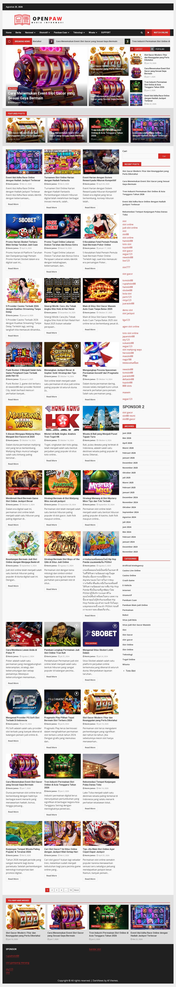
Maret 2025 (128, 482)
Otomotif (43, 32)
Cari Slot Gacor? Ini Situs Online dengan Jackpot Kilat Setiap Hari (62, 833)
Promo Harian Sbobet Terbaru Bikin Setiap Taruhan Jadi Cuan (24, 226)
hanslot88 (128, 240)
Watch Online (161, 32)
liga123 (126, 319)
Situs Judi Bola (91, 643)
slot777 (126, 267)
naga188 (127, 359)
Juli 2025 (126, 477)
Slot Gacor (13, 88)
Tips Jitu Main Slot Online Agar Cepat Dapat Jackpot (101, 833)
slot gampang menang (17, 962)
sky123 (126, 339)
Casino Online (14, 299)
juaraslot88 (128, 303)
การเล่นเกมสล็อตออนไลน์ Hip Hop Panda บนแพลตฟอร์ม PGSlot (101, 543)
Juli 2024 (126, 522)
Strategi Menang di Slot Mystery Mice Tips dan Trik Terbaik (101, 482)
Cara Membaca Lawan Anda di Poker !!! (24, 634)
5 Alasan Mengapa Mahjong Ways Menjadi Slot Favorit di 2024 (24, 418)
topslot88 (127, 247)
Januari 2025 (128, 492)
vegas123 (127, 254)
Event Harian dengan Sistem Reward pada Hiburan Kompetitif (101, 161)
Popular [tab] (160, 49)
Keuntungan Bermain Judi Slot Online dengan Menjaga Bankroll (24, 543)
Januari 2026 (128, 458)
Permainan (26, 363)
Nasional (29, 32)
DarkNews (98, 980)
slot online (128, 224)
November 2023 (130, 551)
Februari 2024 (129, 537)
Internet (127, 590)
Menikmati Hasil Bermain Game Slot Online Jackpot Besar (24, 482)
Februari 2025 (129, 487)
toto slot (127, 244)
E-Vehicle (127, 585)
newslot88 (128, 257)
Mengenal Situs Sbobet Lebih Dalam (101, 634)
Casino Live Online (132, 570)
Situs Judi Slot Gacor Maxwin (137, 625)
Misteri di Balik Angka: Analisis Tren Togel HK (62, 418)
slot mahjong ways (132, 349)
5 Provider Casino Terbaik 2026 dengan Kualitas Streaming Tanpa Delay (24, 290)
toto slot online (130, 333)
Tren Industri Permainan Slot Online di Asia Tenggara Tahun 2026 (121, 41)
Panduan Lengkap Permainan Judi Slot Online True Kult (62, 634)
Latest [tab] (139, 49)
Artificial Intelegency (133, 565)
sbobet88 (127, 290)
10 (71, 890)
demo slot (128, 310)
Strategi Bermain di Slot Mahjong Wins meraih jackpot (62, 482)
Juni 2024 (127, 527)
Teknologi (78, 32)
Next (76, 890)
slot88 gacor (129, 419)
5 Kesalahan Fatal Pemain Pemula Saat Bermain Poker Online (101, 226)
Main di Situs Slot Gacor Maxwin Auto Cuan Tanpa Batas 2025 (101, 290)
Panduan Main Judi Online (18, 488)
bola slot (127, 293)
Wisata (92, 32)
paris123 (127, 296)
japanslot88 (129, 336)
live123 (126, 260)
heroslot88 (128, 352)
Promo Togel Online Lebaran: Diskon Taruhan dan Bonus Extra (62, 226)
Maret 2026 (128, 448)
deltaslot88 (128, 379)
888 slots (127, 385)
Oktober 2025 (129, 472)
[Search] (142, 32)
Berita (18, 32)
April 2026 (127, 443)
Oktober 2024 (129, 507)
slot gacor (128, 250)
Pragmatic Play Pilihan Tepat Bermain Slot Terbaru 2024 (62, 702)
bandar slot (95, 949)
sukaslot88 (128, 343)
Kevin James (15, 102)
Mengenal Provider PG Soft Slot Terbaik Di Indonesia (24, 702)
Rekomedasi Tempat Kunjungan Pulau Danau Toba (101, 766)
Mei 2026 (127, 438)
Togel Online (52, 235)
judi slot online (130, 227)
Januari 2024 (128, 542)
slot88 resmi (129, 415)
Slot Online (138, 130)
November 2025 (130, 467)
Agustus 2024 (129, 517)
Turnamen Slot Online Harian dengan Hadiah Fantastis (62, 161)
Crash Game (128, 580)
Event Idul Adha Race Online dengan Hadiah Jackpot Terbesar (136, 100)
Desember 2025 (130, 462)
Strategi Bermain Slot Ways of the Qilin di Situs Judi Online (62, 543)
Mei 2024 (127, 532)
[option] (46, 76)
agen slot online (131, 326)
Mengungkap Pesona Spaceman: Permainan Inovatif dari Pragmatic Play (101, 354)
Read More (13, 204)
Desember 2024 (130, 497)
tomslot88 (128, 280)
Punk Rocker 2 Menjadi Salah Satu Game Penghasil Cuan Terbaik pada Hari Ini (24, 354)
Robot (125, 615)
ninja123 (127, 300)
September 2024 (130, 512)
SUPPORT (106, 32)
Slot (93, 62)
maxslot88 (128, 356)
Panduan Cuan (60, 32)
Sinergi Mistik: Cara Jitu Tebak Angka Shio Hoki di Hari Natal (62, 290)
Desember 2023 (130, 546)
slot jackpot (128, 313)
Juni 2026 (127, 433)
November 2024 (130, 502)
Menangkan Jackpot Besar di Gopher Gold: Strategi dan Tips (62, 354)
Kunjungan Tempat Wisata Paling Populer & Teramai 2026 (24, 833)
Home (8, 32)
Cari (125, 151)
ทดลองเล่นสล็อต (130, 362)
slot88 (126, 234)
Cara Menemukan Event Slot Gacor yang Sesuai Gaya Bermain (42, 41)
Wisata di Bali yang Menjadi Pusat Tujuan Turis (101, 418)
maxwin (126, 392)
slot (124, 221)
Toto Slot (130, 671)
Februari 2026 (129, 453)
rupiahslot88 (129, 283)
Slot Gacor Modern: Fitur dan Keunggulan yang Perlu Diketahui (136, 59)
